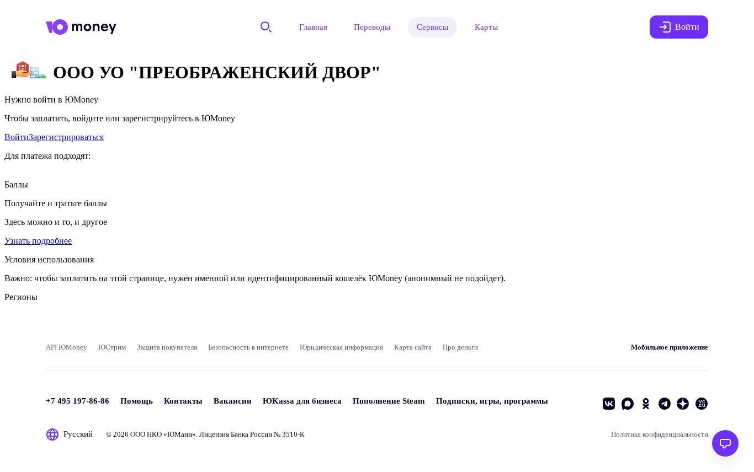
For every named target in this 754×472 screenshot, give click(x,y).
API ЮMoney (66, 347)
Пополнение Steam (389, 400)
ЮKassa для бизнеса (302, 400)
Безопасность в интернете (248, 347)
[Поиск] (266, 27)
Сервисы (432, 27)
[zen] (682, 403)
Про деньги (460, 347)
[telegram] (664, 403)
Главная (313, 27)
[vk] (608, 403)
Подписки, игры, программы (492, 400)
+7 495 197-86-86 (77, 400)
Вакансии (233, 400)
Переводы (372, 27)
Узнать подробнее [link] (38, 240)
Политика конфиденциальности (659, 434)
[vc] (701, 403)
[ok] (645, 403)
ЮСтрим (112, 347)
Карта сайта (413, 347)
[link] (16, 137)
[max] (627, 403)
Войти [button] (687, 26)
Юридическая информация (341, 347)
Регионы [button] (21, 297)
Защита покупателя (167, 347)
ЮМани (179, 434)
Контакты (183, 400)
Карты (486, 27)
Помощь (136, 400)
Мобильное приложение (669, 347)
